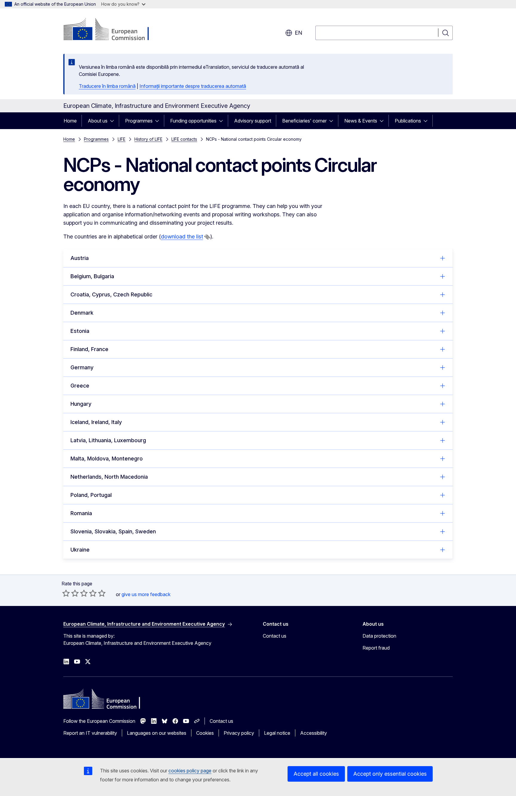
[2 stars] (70, 593)
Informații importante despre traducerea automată (192, 86)
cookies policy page (189, 771)
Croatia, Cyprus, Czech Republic (111, 294)
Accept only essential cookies (390, 774)
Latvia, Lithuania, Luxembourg (108, 440)
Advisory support (252, 121)
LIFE (121, 139)
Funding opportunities (193, 121)
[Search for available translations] (207, 237)
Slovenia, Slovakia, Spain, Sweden (113, 531)
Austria (79, 258)
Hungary (80, 404)
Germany (81, 367)
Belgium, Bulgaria (92, 276)
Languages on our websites (156, 733)
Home (70, 121)
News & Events (360, 121)
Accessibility (313, 733)
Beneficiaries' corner (304, 121)
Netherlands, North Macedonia (109, 477)
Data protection (379, 636)
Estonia (79, 331)
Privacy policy (239, 733)
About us (98, 121)
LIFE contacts (184, 139)
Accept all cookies (316, 774)
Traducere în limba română (107, 86)
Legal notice (277, 733)
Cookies (205, 733)
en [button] (298, 33)
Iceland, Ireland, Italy (96, 422)
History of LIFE (148, 139)
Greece (79, 385)
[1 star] (66, 593)
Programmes (139, 121)
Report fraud (376, 648)
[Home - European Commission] (111, 30)
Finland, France (89, 349)
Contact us (274, 636)
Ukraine (80, 550)
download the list (182, 236)
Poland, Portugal (91, 495)
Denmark (81, 313)
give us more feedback (146, 594)
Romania (81, 513)
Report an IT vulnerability (90, 733)
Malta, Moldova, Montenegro (106, 458)
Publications (408, 121)
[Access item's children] (114, 120)
